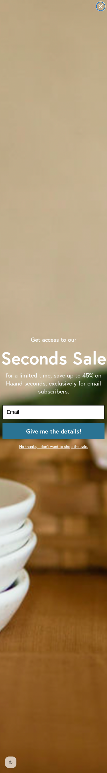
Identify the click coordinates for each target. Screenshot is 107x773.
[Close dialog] (100, 6)
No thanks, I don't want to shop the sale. (53, 446)
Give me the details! (53, 431)
